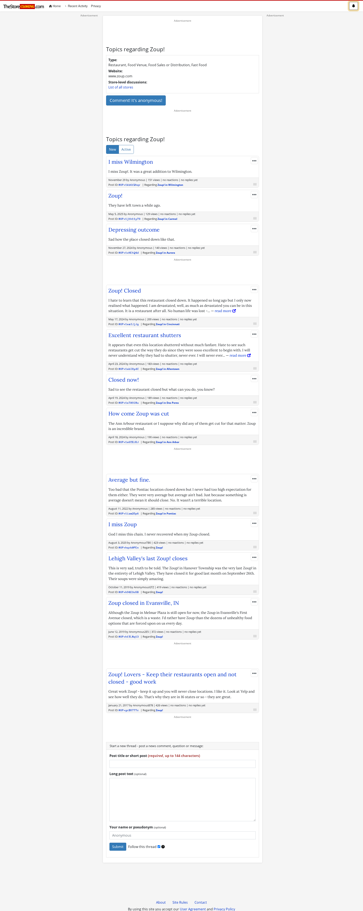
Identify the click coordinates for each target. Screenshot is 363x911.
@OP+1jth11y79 (130, 218)
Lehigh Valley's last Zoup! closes (148, 558)
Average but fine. (129, 479)
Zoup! (115, 195)
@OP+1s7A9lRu (129, 402)
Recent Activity (77, 6)
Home (57, 6)
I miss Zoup (122, 524)
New (112, 149)
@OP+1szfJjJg (129, 324)
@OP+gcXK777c (129, 710)
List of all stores (120, 87)
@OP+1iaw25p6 (129, 513)
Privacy (96, 6)
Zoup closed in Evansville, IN (143, 603)
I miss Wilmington (130, 161)
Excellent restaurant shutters (144, 335)
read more (223, 311)
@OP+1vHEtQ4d (129, 252)
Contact (201, 902)
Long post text (127, 773)
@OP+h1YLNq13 (129, 636)
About (161, 902)
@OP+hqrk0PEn (129, 547)
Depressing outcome (134, 229)
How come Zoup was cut (138, 413)
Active (126, 149)
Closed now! (123, 379)
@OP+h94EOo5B (129, 592)
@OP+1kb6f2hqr (130, 184)
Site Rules (180, 902)
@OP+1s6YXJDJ (129, 442)
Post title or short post (154, 755)
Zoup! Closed (124, 290)
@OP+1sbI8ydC (129, 368)
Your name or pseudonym (137, 827)
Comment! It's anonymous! (136, 100)
